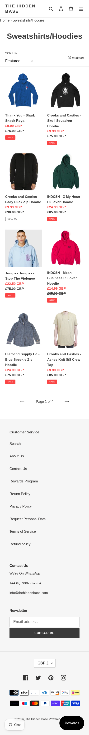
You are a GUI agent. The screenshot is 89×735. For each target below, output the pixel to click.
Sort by (11, 53)
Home (4, 20)
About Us (16, 456)
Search (15, 444)
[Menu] (81, 9)
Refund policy (20, 544)
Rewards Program (23, 481)
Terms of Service (22, 531)
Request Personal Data (27, 519)
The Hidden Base (20, 9)
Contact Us (18, 469)
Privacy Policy (20, 506)
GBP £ (43, 663)
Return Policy (19, 494)
